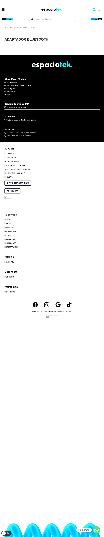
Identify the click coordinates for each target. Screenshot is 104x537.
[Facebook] (35, 304)
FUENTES (8, 223)
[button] (3, 9)
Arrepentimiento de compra (17, 169)
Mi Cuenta (9, 177)
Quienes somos (11, 157)
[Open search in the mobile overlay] (52, 19)
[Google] (58, 304)
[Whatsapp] (96, 530)
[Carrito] (99, 9)
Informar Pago (11, 153)
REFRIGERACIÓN (11, 247)
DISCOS (7, 220)
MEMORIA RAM (10, 231)
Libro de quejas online (14, 173)
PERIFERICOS (9, 292)
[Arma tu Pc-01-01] (96, 19)
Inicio (6, 28)
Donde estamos (11, 161)
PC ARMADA (9, 262)
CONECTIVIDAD (15, 28)
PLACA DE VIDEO (11, 239)
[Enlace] (52, 10)
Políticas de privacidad (15, 165)
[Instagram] (46, 305)
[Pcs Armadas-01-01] (7, 19)
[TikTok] (69, 304)
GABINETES (9, 227)
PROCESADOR (10, 243)
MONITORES (9, 277)
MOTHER (8, 235)
